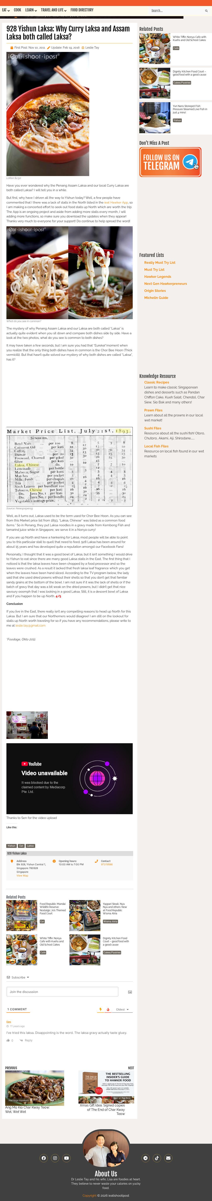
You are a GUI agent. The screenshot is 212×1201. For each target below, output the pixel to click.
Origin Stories (155, 291)
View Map (22, 875)
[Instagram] (55, 1158)
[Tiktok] (157, 1158)
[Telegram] (145, 1158)
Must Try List (154, 270)
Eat (21, 845)
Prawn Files (153, 410)
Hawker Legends (157, 277)
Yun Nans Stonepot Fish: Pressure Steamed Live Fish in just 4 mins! (190, 109)
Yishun (11, 845)
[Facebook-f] (44, 1158)
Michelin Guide (156, 298)
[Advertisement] (69, 394)
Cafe (43, 952)
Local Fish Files (156, 446)
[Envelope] (168, 1158)
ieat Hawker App (116, 202)
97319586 (107, 864)
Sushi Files (152, 428)
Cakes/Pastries (112, 952)
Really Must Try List (159, 263)
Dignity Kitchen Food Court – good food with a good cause (116, 941)
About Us (106, 1174)
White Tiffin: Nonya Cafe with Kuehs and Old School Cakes (52, 941)
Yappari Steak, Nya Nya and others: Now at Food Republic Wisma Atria (115, 909)
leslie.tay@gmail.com (31, 625)
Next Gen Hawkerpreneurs (165, 284)
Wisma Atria (110, 921)
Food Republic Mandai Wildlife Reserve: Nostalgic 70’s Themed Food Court (53, 909)
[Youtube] (66, 1158)
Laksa (30, 845)
